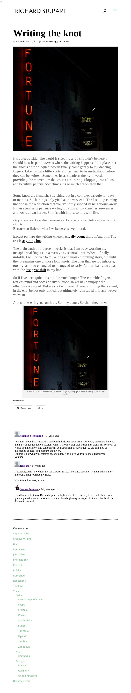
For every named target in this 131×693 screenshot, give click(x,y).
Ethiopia (23, 609)
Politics (17, 570)
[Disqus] (65, 472)
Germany (23, 670)
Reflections (19, 580)
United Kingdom (27, 675)
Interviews (19, 549)
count (81, 236)
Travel (16, 591)
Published (19, 575)
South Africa (25, 620)
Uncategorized (21, 681)
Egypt (21, 604)
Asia (18, 652)
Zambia (22, 641)
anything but (31, 241)
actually (70, 236)
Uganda (22, 636)
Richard (20, 41)
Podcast (17, 565)
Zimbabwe (24, 646)
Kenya (21, 615)
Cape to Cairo (20, 533)
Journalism (19, 554)
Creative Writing (48, 41)
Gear (16, 544)
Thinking (18, 586)
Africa (19, 595)
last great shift (36, 270)
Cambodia (24, 656)
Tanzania (23, 630)
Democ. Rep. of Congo (30, 599)
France (22, 665)
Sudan (22, 625)
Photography (20, 559)
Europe (20, 661)
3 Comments (64, 41)
